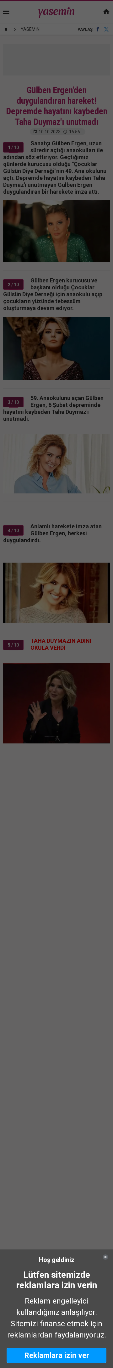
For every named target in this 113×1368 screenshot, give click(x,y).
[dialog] (56, 1308)
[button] (56, 1355)
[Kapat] (105, 1257)
